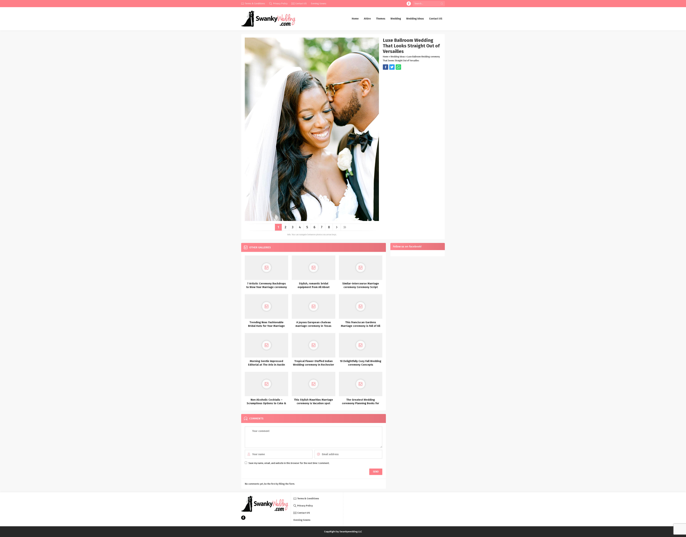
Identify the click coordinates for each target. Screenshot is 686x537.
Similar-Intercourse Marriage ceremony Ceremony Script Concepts (360, 287)
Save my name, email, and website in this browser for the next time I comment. (288, 463)
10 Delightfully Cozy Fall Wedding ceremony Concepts (360, 362)
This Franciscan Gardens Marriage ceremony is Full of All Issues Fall (360, 326)
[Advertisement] (412, 94)
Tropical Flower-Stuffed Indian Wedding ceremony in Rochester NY (313, 364)
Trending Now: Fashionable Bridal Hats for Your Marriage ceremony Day (266, 326)
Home (385, 56)
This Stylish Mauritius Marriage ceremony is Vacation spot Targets (313, 403)
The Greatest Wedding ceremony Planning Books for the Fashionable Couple (360, 403)
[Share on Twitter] (398, 67)
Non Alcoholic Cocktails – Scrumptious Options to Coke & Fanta (266, 403)
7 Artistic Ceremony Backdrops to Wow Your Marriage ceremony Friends (266, 287)
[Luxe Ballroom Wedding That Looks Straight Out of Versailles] (312, 219)
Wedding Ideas (398, 56)
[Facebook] (409, 3)
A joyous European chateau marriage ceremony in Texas (313, 324)
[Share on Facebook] (385, 67)
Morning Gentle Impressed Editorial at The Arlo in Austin (266, 362)
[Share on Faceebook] (392, 67)
